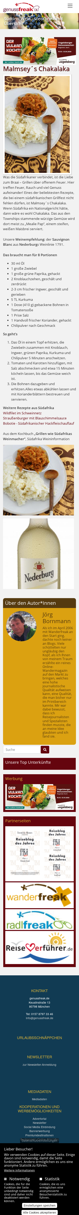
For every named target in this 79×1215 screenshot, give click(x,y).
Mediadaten (39, 1099)
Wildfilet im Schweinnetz (22, 413)
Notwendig (19, 1179)
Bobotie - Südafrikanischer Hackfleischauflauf (38, 423)
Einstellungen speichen (40, 1205)
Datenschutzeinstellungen (39, 1141)
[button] (38, 479)
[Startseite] (21, 7)
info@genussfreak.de (39, 1018)
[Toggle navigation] (70, 6)
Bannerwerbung (39, 1131)
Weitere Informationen (19, 1170)
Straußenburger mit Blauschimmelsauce (35, 418)
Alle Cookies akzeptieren (39, 1212)
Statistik (52, 1179)
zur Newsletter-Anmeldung (39, 1064)
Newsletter (39, 1123)
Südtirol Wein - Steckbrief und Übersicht (33, 21)
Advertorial (39, 1119)
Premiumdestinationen (39, 1135)
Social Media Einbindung (39, 1127)
